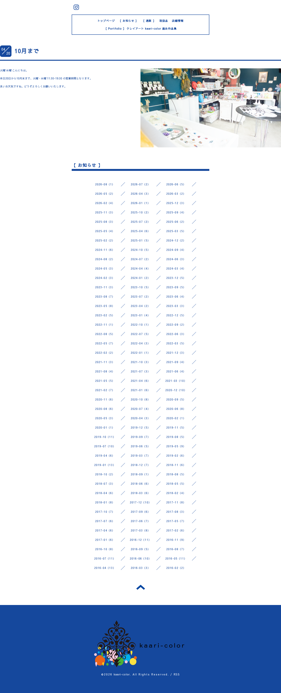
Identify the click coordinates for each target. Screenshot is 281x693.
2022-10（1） (140, 324)
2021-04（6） (140, 381)
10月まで (26, 51)
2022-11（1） (105, 324)
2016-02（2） (176, 568)
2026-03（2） (176, 193)
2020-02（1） (176, 418)
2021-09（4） (176, 362)
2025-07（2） (140, 222)
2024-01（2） (140, 278)
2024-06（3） (176, 259)
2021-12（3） (176, 353)
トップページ (106, 21)
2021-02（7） (105, 390)
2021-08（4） (105, 371)
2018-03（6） (140, 493)
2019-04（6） (105, 455)
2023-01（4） (140, 315)
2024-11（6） (105, 250)
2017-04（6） (105, 530)
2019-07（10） (105, 446)
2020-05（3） (105, 418)
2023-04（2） (140, 306)
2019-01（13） (105, 465)
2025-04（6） (140, 231)
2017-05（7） (176, 521)
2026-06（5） (176, 184)
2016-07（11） (105, 558)
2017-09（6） (140, 512)
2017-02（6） (176, 530)
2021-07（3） (140, 371)
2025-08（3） (105, 222)
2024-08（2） (105, 259)
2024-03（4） (176, 268)
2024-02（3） (105, 278)
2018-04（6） (105, 493)
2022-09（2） (176, 324)
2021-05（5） (105, 381)
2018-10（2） (105, 474)
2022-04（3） (140, 343)
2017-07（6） (105, 521)
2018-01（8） (105, 502)
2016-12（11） (140, 540)
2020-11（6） (105, 399)
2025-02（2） (105, 240)
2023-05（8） (105, 306)
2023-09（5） (176, 287)
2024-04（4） (140, 268)
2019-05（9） (176, 446)
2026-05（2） (105, 193)
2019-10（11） (105, 437)
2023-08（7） (105, 296)
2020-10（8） (140, 399)
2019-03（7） (140, 455)
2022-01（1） (140, 353)
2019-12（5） (140, 427)
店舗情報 (178, 21)
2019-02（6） (176, 455)
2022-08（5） (105, 334)
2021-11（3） (105, 362)
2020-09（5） (176, 399)
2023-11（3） (105, 287)
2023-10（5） (140, 287)
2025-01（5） (140, 240)
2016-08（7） (176, 549)
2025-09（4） (176, 212)
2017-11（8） (176, 502)
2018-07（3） (105, 483)
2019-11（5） (176, 427)
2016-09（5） (140, 549)
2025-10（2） (140, 212)
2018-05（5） (176, 483)
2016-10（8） (105, 549)
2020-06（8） (176, 409)
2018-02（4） (176, 493)
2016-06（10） (140, 558)
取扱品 (163, 21)
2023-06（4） (176, 296)
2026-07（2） (140, 184)
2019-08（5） (176, 437)
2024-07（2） (140, 259)
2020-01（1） (105, 427)
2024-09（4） (176, 250)
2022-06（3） (176, 334)
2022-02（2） (105, 353)
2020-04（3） (140, 418)
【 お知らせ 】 (128, 21)
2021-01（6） (140, 390)
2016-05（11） (176, 558)
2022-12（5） (176, 315)
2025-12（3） (176, 203)
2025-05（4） (105, 231)
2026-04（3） (140, 193)
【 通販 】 (149, 21)
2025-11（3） (105, 212)
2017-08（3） (176, 512)
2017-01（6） (105, 540)
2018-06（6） (140, 483)
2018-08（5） (176, 474)
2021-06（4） (176, 371)
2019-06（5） (140, 446)
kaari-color (122, 674)
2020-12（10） (176, 390)
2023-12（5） (176, 278)
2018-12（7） (140, 465)
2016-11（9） (176, 540)
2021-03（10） (176, 381)
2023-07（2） (140, 296)
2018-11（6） (176, 465)
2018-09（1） (140, 474)
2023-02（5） (105, 315)
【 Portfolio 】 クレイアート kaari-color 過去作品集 (140, 28)
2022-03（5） (176, 343)
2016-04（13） (105, 568)
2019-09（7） (140, 437)
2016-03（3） (140, 568)
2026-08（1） (105, 184)
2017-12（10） (140, 502)
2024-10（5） (140, 250)
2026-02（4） (105, 203)
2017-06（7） (140, 521)
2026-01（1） (140, 203)
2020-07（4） (140, 409)
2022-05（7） (105, 343)
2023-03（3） (176, 306)
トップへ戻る (140, 587)
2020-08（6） (105, 409)
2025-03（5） (176, 231)
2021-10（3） (140, 362)
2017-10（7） (105, 512)
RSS (177, 674)
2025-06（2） (176, 222)
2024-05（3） (105, 268)
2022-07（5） (140, 334)
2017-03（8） (140, 530)
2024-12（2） (176, 240)
